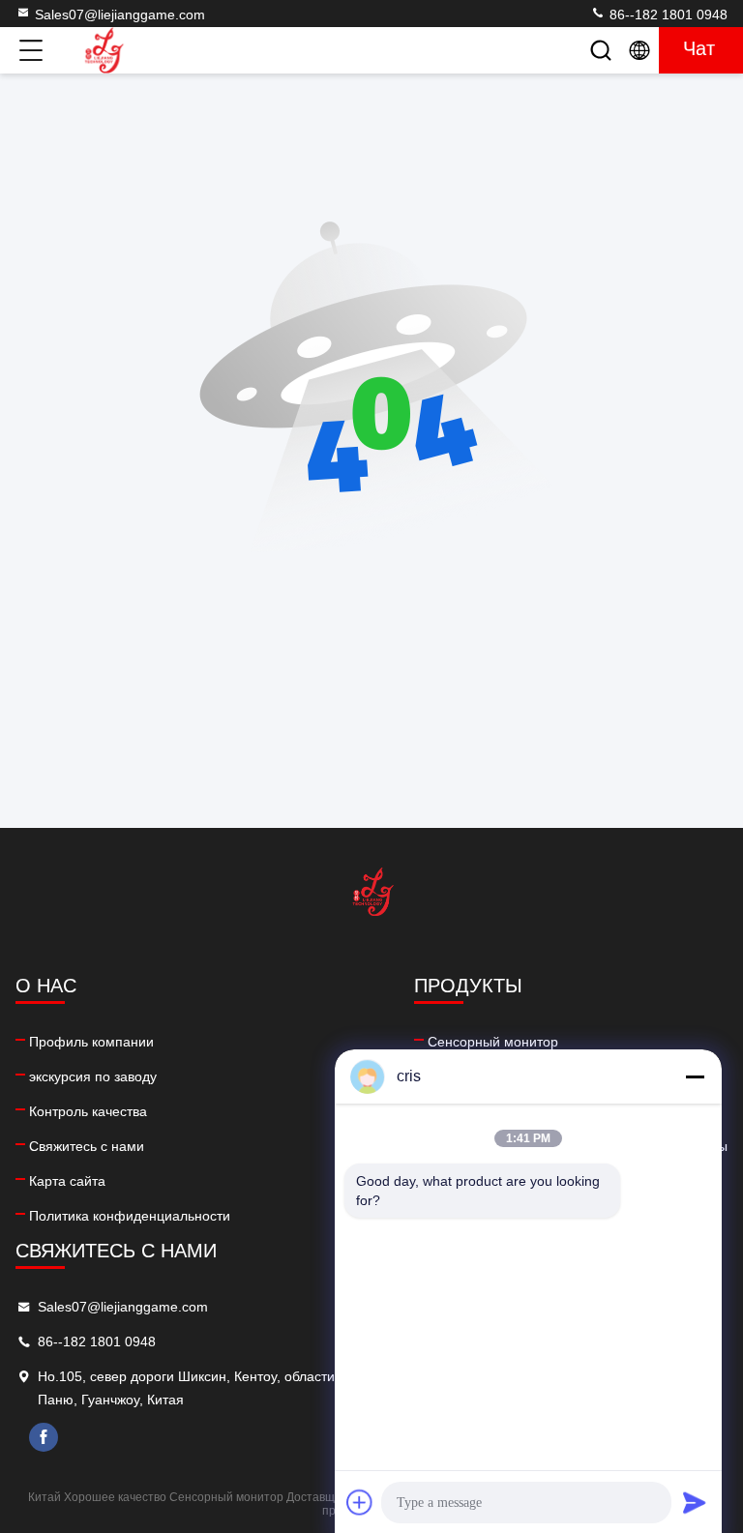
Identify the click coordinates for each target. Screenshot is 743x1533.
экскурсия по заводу (93, 1076)
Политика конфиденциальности (129, 1215)
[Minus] (694, 1076)
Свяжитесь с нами (86, 1146)
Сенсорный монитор (493, 1041)
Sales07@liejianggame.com (120, 14)
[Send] (694, 1502)
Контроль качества (88, 1111)
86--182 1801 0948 (667, 14)
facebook (43, 1437)
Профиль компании (91, 1041)
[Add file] (359, 1502)
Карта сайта (67, 1181)
